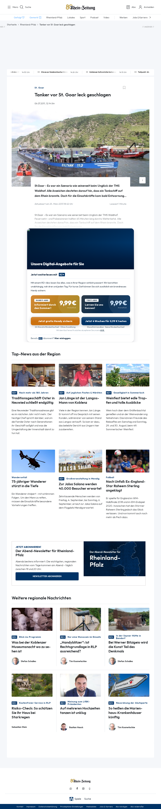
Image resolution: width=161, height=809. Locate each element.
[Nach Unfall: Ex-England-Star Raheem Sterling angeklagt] (127, 461)
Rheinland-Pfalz (28, 24)
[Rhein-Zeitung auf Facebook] (77, 788)
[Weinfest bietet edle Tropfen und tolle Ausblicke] (127, 375)
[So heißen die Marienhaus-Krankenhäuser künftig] (128, 685)
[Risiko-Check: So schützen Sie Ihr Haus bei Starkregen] (32, 685)
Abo (134, 7)
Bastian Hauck (76, 727)
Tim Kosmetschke (78, 661)
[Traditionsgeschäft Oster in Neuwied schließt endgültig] (33, 375)
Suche (28, 7)
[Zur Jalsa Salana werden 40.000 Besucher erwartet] (80, 461)
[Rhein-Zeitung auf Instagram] (83, 788)
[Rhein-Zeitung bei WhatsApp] (70, 788)
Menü (14, 7)
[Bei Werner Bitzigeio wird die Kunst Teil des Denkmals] (128, 619)
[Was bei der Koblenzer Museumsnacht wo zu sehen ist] (32, 619)
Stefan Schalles (28, 661)
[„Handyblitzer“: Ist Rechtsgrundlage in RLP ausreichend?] (80, 619)
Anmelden (149, 7)
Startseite (12, 24)
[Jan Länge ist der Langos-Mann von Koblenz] (80, 375)
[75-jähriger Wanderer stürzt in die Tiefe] (33, 461)
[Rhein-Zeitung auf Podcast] (89, 788)
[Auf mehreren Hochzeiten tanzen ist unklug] (80, 685)
